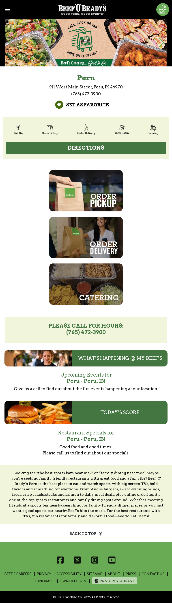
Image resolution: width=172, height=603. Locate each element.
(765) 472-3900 (86, 94)
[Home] (82, 9)
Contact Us (153, 573)
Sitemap (94, 573)
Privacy (44, 573)
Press (131, 573)
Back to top (83, 534)
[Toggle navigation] (7, 9)
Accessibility (69, 573)
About (114, 573)
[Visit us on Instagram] (94, 560)
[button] (11, 43)
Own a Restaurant (117, 581)
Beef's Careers (17, 573)
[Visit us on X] (77, 560)
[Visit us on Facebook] (60, 560)
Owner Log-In (73, 581)
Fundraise (44, 581)
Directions (86, 148)
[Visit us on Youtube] (111, 560)
